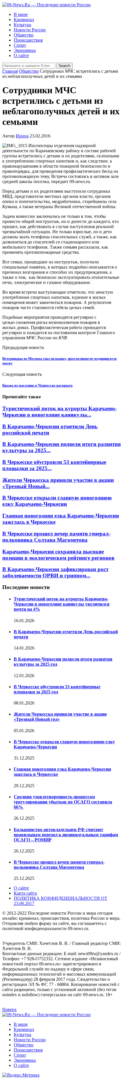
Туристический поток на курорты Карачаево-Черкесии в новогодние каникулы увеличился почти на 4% (62, 604)
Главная (10, 71)
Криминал (24, 19)
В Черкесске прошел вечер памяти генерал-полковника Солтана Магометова (56, 537)
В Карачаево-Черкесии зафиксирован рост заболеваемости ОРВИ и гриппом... (55, 572)
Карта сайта (25, 893)
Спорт (20, 45)
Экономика (25, 50)
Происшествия (28, 40)
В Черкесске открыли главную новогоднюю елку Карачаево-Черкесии (57, 501)
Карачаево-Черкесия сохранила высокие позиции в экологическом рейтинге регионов (58, 555)
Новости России (30, 29)
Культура (22, 24)
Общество (23, 35)
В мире (21, 14)
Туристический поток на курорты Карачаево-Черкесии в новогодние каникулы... (59, 411)
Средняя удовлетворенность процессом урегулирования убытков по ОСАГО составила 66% (63, 801)
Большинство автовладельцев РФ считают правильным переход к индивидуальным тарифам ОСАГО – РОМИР (66, 834)
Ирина (22, 135)
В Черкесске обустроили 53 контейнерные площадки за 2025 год (57, 689)
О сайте (21, 55)
